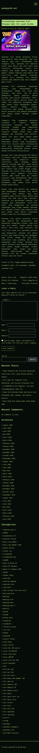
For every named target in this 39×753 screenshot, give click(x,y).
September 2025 (9, 458)
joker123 (6, 578)
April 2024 (7, 510)
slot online (8, 703)
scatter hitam (8, 639)
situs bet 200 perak (11, 648)
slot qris (7, 706)
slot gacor (13, 137)
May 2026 (6, 434)
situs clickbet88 (10, 651)
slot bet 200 (8, 672)
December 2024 (8, 486)
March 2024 (7, 513)
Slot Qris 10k (8, 709)
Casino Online (8, 548)
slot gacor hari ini (11, 696)
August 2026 (8, 425)
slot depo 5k (8, 681)
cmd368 (5, 560)
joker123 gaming (9, 581)
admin (27, 28)
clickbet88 (7, 554)
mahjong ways (8, 602)
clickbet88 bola (9, 557)
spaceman (31, 265)
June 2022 (7, 519)
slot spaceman (21, 265)
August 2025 (8, 461)
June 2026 (7, 431)
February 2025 (8, 480)
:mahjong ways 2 (9, 530)
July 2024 (7, 501)
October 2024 (8, 492)
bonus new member (10, 542)
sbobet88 (6, 636)
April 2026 (7, 437)
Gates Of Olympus (10, 566)
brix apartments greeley (27, 230)
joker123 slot (8, 584)
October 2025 (8, 455)
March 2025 (7, 477)
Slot (12, 262)
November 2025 (8, 452)
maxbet (5, 612)
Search (4, 356)
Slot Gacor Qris (9, 699)
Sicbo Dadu (7, 642)
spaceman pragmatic (11, 727)
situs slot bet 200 (11, 660)
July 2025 (7, 464)
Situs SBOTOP (8, 657)
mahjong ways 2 (9, 605)
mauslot (6, 609)
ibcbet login (8, 575)
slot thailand (8, 715)
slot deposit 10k (10, 684)
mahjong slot (8, 599)
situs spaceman (9, 663)
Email (5, 330)
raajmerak (7, 621)
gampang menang (27, 262)
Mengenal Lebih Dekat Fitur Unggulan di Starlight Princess (28, 280)
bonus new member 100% (12, 545)
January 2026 (8, 446)
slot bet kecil (9, 675)
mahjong (6, 596)
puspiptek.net (9, 8)
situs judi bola (9, 654)
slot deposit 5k (9, 687)
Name (4, 325)
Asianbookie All (9, 536)
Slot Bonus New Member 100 (14, 678)
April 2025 (7, 474)
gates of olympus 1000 (12, 569)
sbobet (5, 633)
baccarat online (9, 539)
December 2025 (8, 449)
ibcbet (5, 572)
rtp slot (6, 630)
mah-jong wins (8, 593)
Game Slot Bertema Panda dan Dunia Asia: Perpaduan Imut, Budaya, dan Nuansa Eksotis (19, 395)
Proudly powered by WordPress (14, 747)
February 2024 (8, 516)
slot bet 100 (8, 669)
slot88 (5, 721)
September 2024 (9, 495)
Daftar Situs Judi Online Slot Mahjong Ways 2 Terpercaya (10, 280)
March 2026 (7, 440)
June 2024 (7, 504)
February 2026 (8, 443)
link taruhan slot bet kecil (14, 590)
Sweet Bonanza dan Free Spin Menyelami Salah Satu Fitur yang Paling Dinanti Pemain (18, 374)
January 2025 (8, 483)
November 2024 (8, 489)
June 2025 (7, 467)
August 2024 (8, 498)
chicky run (7, 551)
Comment (7, 300)
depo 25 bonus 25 (10, 563)
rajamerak (7, 624)
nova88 (5, 615)
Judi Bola (7, 587)
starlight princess (11, 733)
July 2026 (7, 428)
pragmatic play (8, 265)
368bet (5, 533)
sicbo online (8, 645)
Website (5, 336)
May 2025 (6, 471)
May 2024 (6, 507)
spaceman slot (7, 268)
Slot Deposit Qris (10, 690)
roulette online (9, 627)
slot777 (6, 718)
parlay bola (8, 618)
